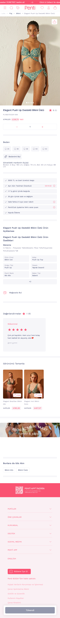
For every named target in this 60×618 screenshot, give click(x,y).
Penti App (12, 550)
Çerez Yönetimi (14, 603)
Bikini (18, 13)
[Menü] (5, 8)
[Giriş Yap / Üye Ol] (48, 8)
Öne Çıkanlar (15, 517)
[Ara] (11, 8)
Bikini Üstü (23, 470)
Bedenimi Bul (14, 157)
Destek (11, 533)
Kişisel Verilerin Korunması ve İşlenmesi (25, 584)
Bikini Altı (9, 470)
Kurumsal (13, 525)
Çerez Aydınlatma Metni (18, 589)
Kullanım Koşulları (16, 598)
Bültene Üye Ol (21, 571)
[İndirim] (18, 8)
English (12, 559)
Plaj (10, 13)
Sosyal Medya (15, 542)
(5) (55, 110)
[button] (26, 102)
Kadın (3, 13)
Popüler (12, 509)
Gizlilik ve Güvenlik (16, 594)
